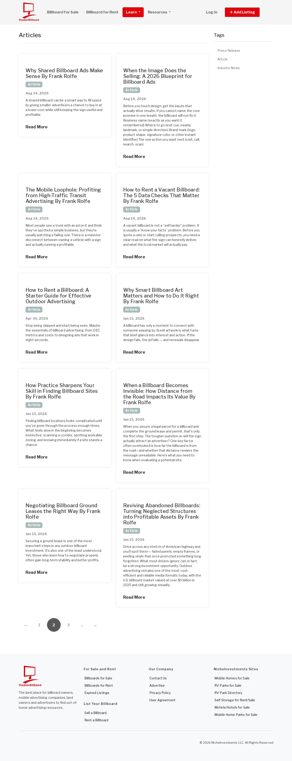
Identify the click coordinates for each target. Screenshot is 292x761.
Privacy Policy (160, 693)
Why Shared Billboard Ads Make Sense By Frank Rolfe (64, 73)
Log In (211, 12)
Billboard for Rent (102, 12)
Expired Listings (96, 693)
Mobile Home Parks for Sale (236, 715)
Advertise (157, 685)
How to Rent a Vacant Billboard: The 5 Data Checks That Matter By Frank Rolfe (161, 195)
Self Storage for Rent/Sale (234, 700)
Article (222, 59)
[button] (247, 12)
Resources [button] (158, 12)
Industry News (228, 68)
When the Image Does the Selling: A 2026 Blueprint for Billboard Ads (157, 76)
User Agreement (162, 700)
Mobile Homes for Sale (232, 678)
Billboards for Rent (98, 685)
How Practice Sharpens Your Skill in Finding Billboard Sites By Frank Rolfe (62, 391)
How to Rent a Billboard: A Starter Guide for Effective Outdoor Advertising (58, 295)
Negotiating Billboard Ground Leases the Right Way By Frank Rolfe (63, 511)
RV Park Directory (228, 693)
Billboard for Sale (63, 12)
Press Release (228, 50)
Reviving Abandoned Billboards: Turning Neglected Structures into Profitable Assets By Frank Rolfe (161, 513)
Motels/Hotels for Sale (232, 707)
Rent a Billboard (96, 720)
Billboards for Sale (98, 678)
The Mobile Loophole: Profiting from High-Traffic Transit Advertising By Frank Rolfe (63, 195)
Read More (36, 126)
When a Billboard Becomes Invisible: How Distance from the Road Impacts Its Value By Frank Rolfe (159, 393)
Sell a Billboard (95, 713)
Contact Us (158, 678)
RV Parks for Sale (227, 685)
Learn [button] (132, 12)
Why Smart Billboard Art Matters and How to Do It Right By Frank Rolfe (161, 295)
